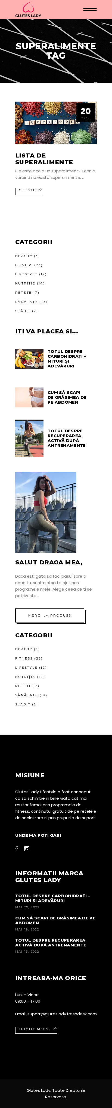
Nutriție (25, 283)
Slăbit (22, 311)
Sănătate (26, 302)
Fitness (24, 265)
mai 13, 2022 (27, 951)
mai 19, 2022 (27, 929)
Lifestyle (26, 274)
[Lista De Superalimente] (56, 123)
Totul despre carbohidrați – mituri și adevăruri (52, 898)
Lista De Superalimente (44, 159)
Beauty (23, 256)
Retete (23, 292)
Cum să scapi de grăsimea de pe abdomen (55, 920)
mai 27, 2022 (27, 907)
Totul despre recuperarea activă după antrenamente (50, 943)
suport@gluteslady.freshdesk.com (62, 1014)
